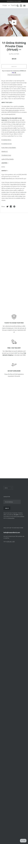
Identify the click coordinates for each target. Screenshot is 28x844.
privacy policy (11, 518)
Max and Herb (15, 54)
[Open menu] (24, 6)
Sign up (7, 508)
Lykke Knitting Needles (7, 159)
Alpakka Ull (4, 151)
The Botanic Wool (6, 155)
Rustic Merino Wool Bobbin (8, 147)
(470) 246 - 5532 (11, 541)
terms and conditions (19, 516)
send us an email (13, 110)
